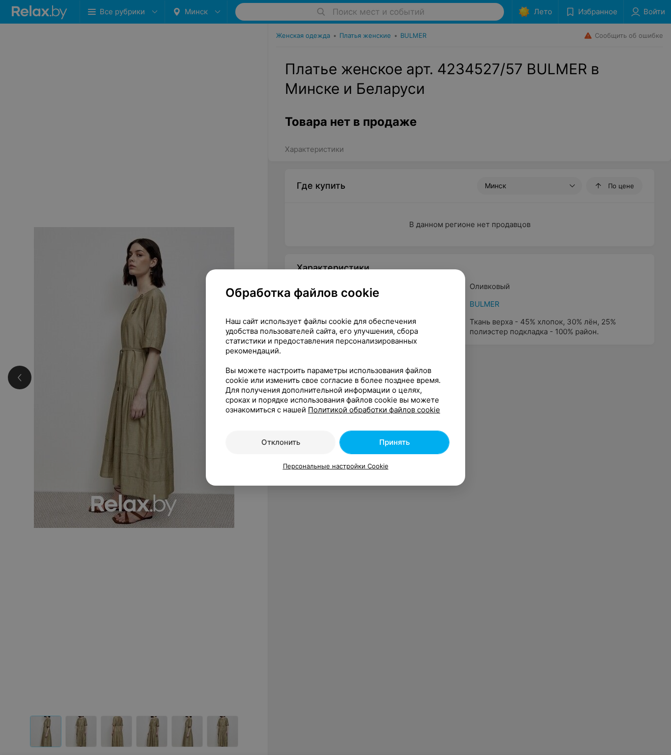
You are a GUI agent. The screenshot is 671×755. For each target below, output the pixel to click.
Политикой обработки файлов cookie (374, 409)
